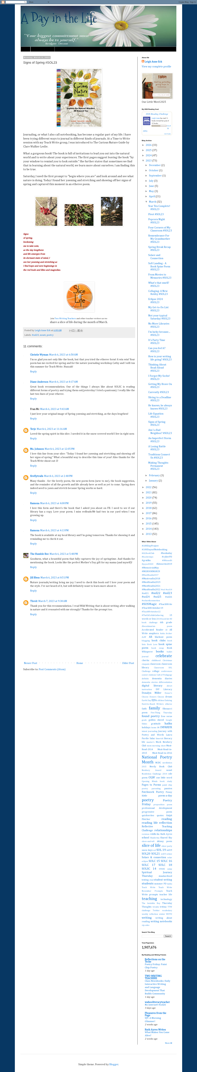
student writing (163, 880)
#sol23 (35, 335)
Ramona (34, 503)
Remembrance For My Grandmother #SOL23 (159, 238)
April (152, 196)
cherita (145, 660)
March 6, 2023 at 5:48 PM (64, 554)
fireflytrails (36, 476)
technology (166, 899)
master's (150, 742)
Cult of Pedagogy (164, 675)
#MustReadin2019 (151, 582)
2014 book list (162, 619)
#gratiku (146, 560)
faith (144, 709)
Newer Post (30, 663)
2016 (149, 518)
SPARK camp (165, 869)
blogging (146, 641)
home (153, 728)
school (145, 837)
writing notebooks (161, 921)
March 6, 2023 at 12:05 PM (60, 449)
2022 (149, 487)
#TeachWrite (165, 604)
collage (155, 671)
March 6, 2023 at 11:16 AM (52, 429)
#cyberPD (167, 557)
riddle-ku (155, 834)
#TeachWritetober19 (152, 608)
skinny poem (164, 841)
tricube (156, 907)
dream (168, 697)
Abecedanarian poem (157, 626)
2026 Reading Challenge (157, 113)
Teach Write (148, 887)
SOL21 (155, 853)
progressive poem (157, 812)
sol (154, 850)
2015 (149, 523)
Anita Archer (166, 634)
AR (150, 637)
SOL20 (146, 853)
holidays (146, 727)
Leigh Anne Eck (153, 61)
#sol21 (145, 593)
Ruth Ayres (166, 834)
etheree (168, 704)
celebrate (164, 656)
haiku (168, 723)
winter (162, 914)
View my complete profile (156, 66)
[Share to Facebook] (78, 330)
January (153, 480)
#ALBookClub (148, 553)
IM (158, 728)
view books (167, 134)
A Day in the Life (59, 18)
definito (145, 679)
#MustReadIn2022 (151, 589)
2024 (149, 155)
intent (144, 731)
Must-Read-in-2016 (162, 753)
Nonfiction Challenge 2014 (154, 774)
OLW (152, 777)
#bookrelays (147, 557)
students (147, 883)
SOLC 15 (154, 861)
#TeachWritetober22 (151, 612)
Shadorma (154, 838)
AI (166, 630)
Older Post (128, 663)
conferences (166, 671)
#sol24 (146, 597)
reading (167, 819)
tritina (163, 907)
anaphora (154, 633)
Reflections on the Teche (155, 960)
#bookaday (166, 553)
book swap (157, 648)
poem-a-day (165, 795)
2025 (149, 150)
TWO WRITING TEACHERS (153, 977)
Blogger (113, 1064)
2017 (149, 513)
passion (168, 788)
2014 (149, 529)
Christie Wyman (39, 354)
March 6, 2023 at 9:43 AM (54, 409)
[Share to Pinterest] (81, 330)
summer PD (160, 884)
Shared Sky (166, 838)
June (152, 186)
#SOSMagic (149, 604)
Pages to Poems (151, 785)
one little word (164, 778)
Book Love (152, 644)
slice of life (151, 846)
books (160, 651)
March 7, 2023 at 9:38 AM (52, 601)
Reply (33, 371)
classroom (155, 664)
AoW (144, 637)
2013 (149, 534)
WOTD (169, 914)
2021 (149, 492)
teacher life (166, 894)
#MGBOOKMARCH (151, 571)
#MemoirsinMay (150, 568)
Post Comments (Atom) (52, 669)
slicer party (167, 846)
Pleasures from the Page (155, 1014)
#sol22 (155, 593)
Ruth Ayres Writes (155, 1029)
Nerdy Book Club (161, 766)
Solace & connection (154, 857)
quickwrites (148, 815)
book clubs (158, 640)
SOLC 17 (148, 865)
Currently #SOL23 (158, 392)
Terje (33, 429)
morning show (159, 746)
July (151, 181)
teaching (149, 899)
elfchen (160, 700)
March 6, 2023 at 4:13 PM (54, 530)
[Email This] (70, 330)
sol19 (169, 850)
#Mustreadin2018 (151, 578)
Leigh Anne (156, 118)
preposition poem (162, 805)
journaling (152, 731)
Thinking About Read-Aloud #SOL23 (157, 367)
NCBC (158, 763)
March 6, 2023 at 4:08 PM (54, 503)
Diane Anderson (39, 382)
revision (145, 834)
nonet (43, 335)
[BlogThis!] (73, 330)
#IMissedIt (167, 561)
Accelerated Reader (152, 630)
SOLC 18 (165, 865)
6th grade (166, 622)
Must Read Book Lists (42, 49)
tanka (169, 884)
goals (144, 720)
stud (151, 880)
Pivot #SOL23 (156, 214)
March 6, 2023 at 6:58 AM (63, 354)
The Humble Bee (39, 554)
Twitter (156, 911)
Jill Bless (35, 577)
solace (169, 854)
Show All (168, 1043)
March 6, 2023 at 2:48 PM (58, 476)
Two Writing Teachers (65, 318)
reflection (165, 822)
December (155, 165)
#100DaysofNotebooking (154, 549)
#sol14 (169, 590)
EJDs (154, 700)
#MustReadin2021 (151, 586)
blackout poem (163, 637)
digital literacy (152, 685)
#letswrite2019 (164, 564)
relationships (163, 830)
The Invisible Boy (151, 903)
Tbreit (33, 601)
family (154, 708)
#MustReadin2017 (150, 575)
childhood (156, 661)
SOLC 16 (166, 861)
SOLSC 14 (149, 868)
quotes (160, 815)
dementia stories (150, 682)
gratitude (156, 724)
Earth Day (146, 700)
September (155, 175)
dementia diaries (162, 678)
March (153, 202)
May (151, 191)
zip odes (145, 925)
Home (25, 49)
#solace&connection (151, 601)
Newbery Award (151, 770)
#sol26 (168, 597)
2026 (149, 145)
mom (149, 746)
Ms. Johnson (37, 449)
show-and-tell (148, 841)
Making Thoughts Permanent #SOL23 (158, 466)
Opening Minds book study (157, 781)
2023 (149, 160)
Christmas (167, 661)
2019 (149, 503)
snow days (147, 850)
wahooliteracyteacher (157, 1002)
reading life (150, 822)
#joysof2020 (147, 564)
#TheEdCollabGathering (153, 615)
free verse (166, 716)
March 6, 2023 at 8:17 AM (63, 382)
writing (147, 917)
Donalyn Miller (151, 693)
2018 (149, 508)
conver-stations (149, 675)
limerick (159, 739)
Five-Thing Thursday (161, 713)
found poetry (151, 716)
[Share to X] (76, 330)
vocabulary (167, 911)
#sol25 (157, 597)
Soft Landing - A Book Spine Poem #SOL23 (159, 266)
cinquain (145, 664)
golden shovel (156, 720)
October (154, 170)
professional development (157, 808)
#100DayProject (150, 546)
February (154, 475)
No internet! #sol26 (155, 1005)
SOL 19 (161, 850)
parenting (156, 789)
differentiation (165, 682)
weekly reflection (150, 914)
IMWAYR (166, 727)
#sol (163, 590)
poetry (50, 335)
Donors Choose (157, 697)
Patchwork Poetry (153, 792)
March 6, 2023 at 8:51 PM (55, 577)
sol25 (163, 854)
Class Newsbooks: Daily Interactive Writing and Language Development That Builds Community (157, 987)
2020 (149, 497)
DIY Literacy (164, 689)
